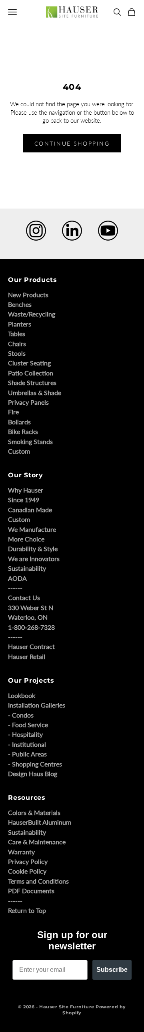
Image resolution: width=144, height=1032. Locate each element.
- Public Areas (27, 754)
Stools (17, 353)
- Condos (21, 715)
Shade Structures (32, 382)
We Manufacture (32, 529)
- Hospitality (25, 734)
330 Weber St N (30, 607)
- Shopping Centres (35, 764)
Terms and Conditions (38, 881)
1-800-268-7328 (31, 627)
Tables (16, 333)
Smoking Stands (30, 441)
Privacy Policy (28, 861)
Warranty (21, 852)
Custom (19, 451)
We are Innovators (34, 558)
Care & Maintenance (37, 841)
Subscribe (112, 969)
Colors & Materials (34, 812)
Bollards (19, 422)
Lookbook (21, 695)
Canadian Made (30, 509)
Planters (19, 324)
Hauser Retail (26, 656)
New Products (28, 294)
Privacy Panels (28, 402)
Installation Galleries (36, 705)
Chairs (17, 343)
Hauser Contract (31, 646)
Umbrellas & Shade (34, 392)
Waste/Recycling (31, 314)
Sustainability (27, 568)
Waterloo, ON (28, 617)
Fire (13, 412)
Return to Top (27, 910)
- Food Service (28, 724)
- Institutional (27, 744)
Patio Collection (30, 373)
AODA (17, 578)
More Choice (26, 539)
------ (15, 588)
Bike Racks (23, 431)
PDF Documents (31, 890)
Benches (20, 304)
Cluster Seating (29, 363)
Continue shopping (72, 143)
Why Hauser (25, 490)
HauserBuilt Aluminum (39, 822)
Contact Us (24, 597)
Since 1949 (23, 499)
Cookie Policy (27, 871)
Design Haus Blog (32, 773)
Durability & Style (33, 548)
